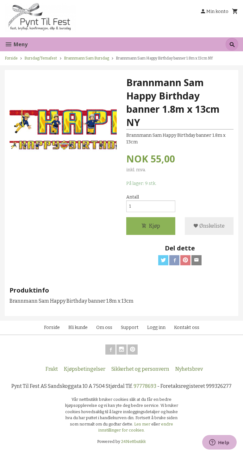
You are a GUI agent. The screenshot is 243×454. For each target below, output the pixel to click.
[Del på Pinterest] (185, 260)
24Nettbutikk (133, 441)
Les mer (142, 424)
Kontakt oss (186, 327)
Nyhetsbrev (189, 369)
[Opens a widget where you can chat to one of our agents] (219, 443)
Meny (20, 44)
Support (130, 327)
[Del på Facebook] (174, 260)
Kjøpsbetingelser (84, 369)
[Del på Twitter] (163, 260)
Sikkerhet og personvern (140, 369)
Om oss (104, 327)
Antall (132, 197)
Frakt (52, 369)
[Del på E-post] (196, 260)
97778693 (145, 386)
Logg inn (156, 327)
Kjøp (154, 226)
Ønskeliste (211, 226)
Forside (11, 58)
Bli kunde (78, 327)
